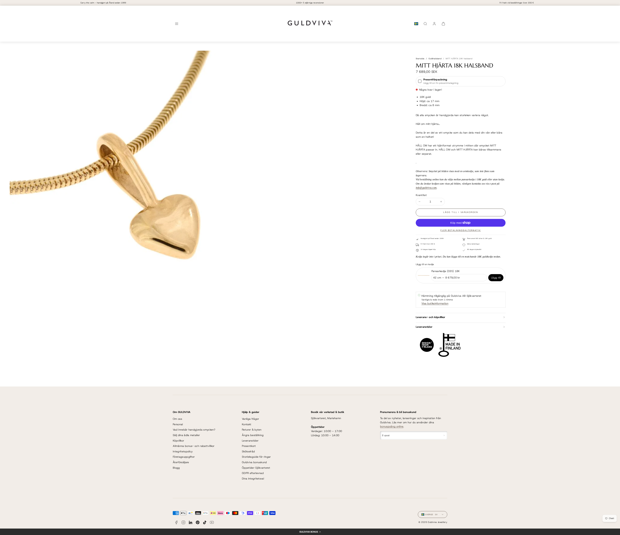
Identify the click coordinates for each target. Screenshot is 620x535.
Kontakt (246, 424)
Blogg (176, 467)
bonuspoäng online (391, 426)
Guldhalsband (435, 58)
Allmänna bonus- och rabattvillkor (194, 446)
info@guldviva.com (426, 187)
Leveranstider (250, 440)
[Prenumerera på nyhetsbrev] (444, 435)
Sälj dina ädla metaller (186, 435)
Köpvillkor (178, 440)
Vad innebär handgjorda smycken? (194, 429)
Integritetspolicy (183, 451)
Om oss (177, 419)
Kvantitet (421, 195)
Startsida (420, 58)
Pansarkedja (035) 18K (445, 271)
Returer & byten (252, 429)
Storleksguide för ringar (256, 456)
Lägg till (496, 277)
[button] (310, 532)
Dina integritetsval (253, 478)
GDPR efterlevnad (253, 473)
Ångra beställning (253, 435)
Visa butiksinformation (434, 303)
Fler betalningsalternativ (460, 230)
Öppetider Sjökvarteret (256, 467)
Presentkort (249, 446)
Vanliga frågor (250, 419)
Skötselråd (248, 451)
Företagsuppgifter (184, 456)
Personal (178, 424)
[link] (434, 24)
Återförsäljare (181, 462)
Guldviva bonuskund (254, 462)
